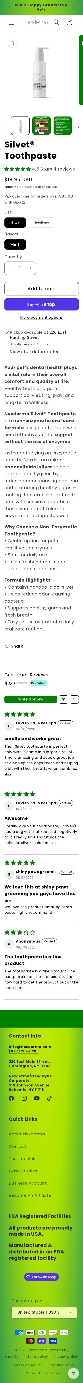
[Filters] (63, 699)
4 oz (15, 222)
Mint (15, 244)
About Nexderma (27, 1134)
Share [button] (17, 646)
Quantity (13, 257)
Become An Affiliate (30, 1195)
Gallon (45, 223)
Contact (18, 1146)
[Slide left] (5, 127)
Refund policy (36, 1356)
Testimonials (23, 1158)
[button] (11, 22)
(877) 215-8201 (23, 1051)
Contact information (44, 1373)
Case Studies (23, 1171)
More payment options (41, 317)
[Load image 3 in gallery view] (63, 125)
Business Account (28, 1183)
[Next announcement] (74, 7)
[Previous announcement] (9, 7)
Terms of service (28, 1365)
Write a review (30, 699)
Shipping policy (62, 1365)
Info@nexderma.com (30, 1046)
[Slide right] (78, 127)
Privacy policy (66, 1356)
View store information (35, 351)
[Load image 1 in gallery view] (20, 125)
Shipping (11, 187)
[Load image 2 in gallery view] (41, 125)
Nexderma (38, 1350)
